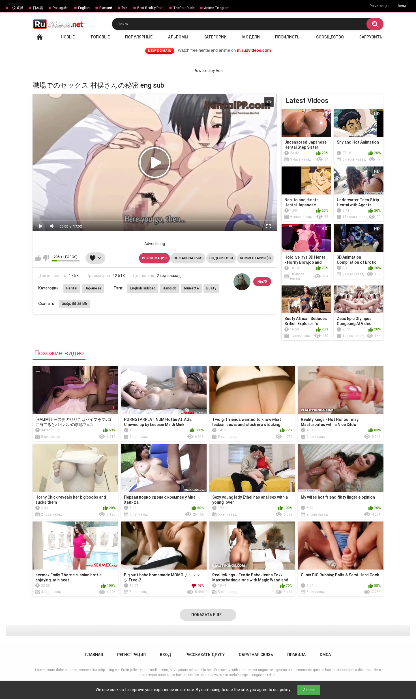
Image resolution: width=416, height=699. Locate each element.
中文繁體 (16, 8)
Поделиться (221, 258)
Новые (68, 37)
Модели (251, 37)
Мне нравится (38, 258)
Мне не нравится (46, 258)
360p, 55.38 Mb (74, 304)
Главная (40, 37)
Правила (296, 654)
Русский (105, 8)
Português (60, 8)
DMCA (325, 654)
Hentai (72, 288)
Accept (309, 690)
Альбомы (178, 37)
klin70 (262, 282)
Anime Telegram (217, 8)
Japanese (93, 288)
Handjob (169, 288)
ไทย (125, 8)
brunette (191, 288)
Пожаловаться (188, 258)
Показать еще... (208, 615)
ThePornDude (183, 8)
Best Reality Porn (150, 8)
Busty (211, 288)
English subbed (142, 288)
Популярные (139, 37)
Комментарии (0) (255, 258)
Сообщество (330, 37)
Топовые (100, 37)
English (84, 8)
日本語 (38, 8)
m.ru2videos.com (254, 50)
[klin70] (241, 281)
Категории (215, 37)
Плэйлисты (288, 37)
